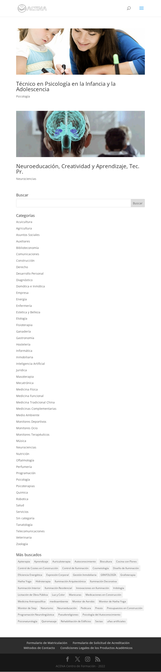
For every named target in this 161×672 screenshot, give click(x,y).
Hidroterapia (43, 581)
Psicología (23, 96)
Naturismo (47, 608)
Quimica (22, 492)
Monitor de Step (27, 608)
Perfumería (24, 467)
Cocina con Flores (126, 561)
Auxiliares (23, 241)
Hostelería (23, 344)
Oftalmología (25, 460)
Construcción (25, 260)
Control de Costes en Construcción (38, 568)
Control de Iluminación (75, 568)
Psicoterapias (25, 486)
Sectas (99, 621)
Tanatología (24, 525)
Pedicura (86, 608)
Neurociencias (26, 179)
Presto (99, 608)
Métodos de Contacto (39, 648)
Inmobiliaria (24, 357)
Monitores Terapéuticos (32, 434)
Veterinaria (24, 537)
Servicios (22, 512)
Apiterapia (24, 561)
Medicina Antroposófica (31, 601)
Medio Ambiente (27, 415)
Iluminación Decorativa (103, 581)
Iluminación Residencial (58, 588)
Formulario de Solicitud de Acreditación (101, 643)
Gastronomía (25, 338)
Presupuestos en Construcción (124, 608)
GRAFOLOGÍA (108, 575)
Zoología (22, 544)
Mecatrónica (25, 383)
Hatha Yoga (24, 581)
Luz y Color (58, 594)
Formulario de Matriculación (47, 643)
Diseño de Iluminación (126, 568)
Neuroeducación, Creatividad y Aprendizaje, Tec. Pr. (77, 168)
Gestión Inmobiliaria (84, 575)
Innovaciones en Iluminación (92, 588)
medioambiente (59, 601)
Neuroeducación (67, 608)
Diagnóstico (24, 280)
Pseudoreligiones (68, 614)
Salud (20, 505)
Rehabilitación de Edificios (76, 621)
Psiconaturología (27, 621)
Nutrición (22, 454)
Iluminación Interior (29, 588)
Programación (26, 473)
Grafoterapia (127, 575)
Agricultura (24, 228)
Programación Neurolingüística (36, 614)
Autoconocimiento (85, 561)
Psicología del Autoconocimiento (101, 614)
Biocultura (106, 561)
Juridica (21, 370)
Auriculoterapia (61, 561)
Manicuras (75, 594)
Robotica (22, 499)
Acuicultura (24, 222)
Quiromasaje (49, 621)
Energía (21, 299)
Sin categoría (25, 518)
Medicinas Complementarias (36, 409)
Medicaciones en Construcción (103, 594)
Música (21, 441)
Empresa (22, 293)
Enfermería (24, 306)
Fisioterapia (24, 325)
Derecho (22, 267)
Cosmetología (101, 568)
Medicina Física (27, 389)
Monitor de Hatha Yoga (112, 601)
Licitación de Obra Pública (33, 594)
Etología (21, 318)
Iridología (118, 588)
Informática (24, 351)
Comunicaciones (27, 254)
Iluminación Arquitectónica (70, 581)
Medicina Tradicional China (35, 402)
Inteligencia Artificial (30, 364)
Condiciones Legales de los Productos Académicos (96, 648)
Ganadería (23, 331)
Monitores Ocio (27, 428)
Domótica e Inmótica (30, 286)
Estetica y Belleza (28, 312)
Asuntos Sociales (28, 235)
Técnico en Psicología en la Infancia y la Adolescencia (66, 86)
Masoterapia (25, 377)
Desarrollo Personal (30, 273)
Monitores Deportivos (31, 422)
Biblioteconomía (27, 248)
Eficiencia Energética (30, 575)
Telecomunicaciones (30, 531)
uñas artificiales (116, 621)
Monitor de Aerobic (83, 601)
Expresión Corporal (57, 575)
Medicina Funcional (30, 396)
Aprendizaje (41, 561)
